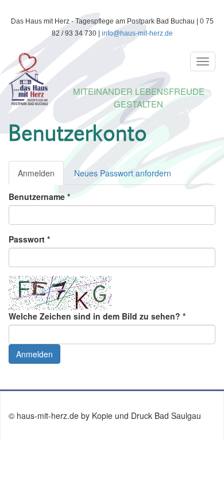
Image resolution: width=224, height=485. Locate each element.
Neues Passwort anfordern (122, 173)
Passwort (29, 239)
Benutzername (39, 196)
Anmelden (41, 176)
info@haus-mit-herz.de (137, 33)
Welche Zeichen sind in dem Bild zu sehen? (97, 316)
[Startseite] (106, 79)
